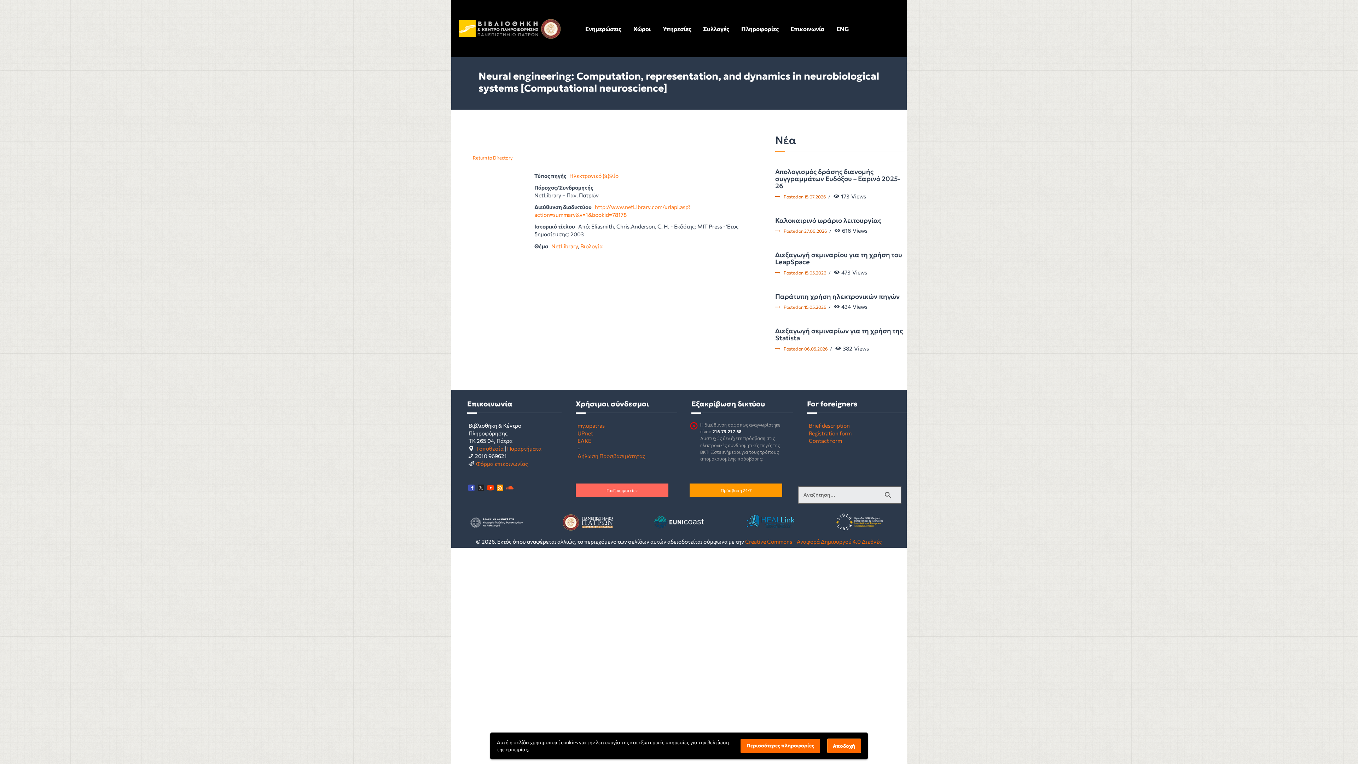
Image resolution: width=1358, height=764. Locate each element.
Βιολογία (591, 246)
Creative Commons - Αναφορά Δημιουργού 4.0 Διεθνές (813, 541)
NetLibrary (564, 246)
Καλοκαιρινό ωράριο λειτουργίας (828, 220)
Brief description (829, 425)
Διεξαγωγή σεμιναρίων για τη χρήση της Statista (839, 335)
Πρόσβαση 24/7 (736, 490)
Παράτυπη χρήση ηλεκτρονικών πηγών (837, 296)
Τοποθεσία (490, 448)
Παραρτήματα (524, 448)
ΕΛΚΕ (584, 440)
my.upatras (591, 425)
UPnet (585, 433)
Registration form (830, 433)
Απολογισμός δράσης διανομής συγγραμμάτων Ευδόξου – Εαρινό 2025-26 (837, 179)
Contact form (825, 440)
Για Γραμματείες (622, 490)
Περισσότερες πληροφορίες (780, 745)
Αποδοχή (844, 746)
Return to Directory (493, 158)
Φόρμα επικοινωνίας (502, 463)
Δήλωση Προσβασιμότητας (611, 455)
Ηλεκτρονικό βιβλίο (594, 175)
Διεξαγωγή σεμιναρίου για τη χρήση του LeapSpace (838, 258)
